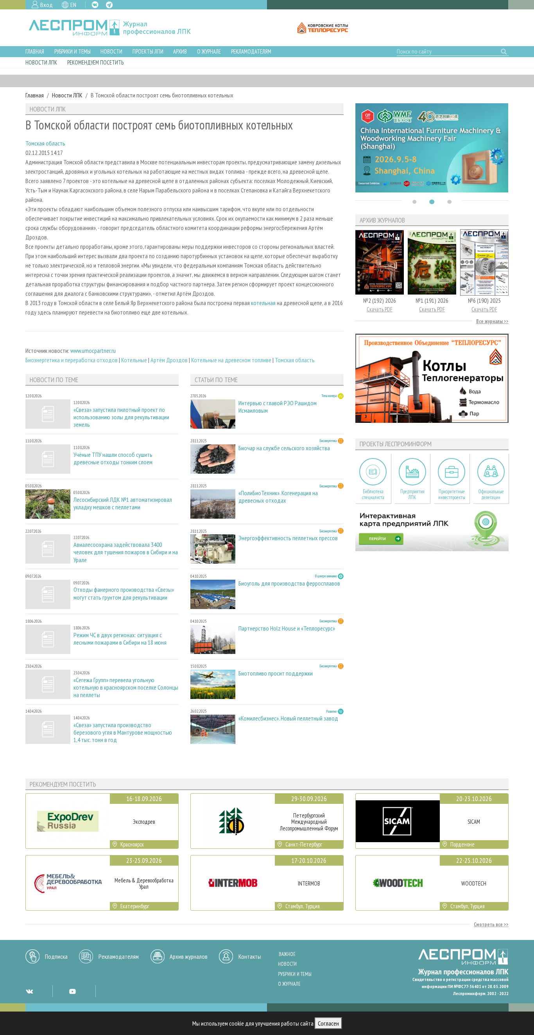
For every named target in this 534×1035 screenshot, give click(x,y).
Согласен (328, 1023)
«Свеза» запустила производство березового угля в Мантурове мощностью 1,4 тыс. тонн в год (122, 732)
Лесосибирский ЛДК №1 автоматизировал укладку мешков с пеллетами (122, 503)
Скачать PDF (379, 309)
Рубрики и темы (72, 51)
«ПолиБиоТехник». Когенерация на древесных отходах (278, 496)
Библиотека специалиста (373, 494)
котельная (263, 303)
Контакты (249, 956)
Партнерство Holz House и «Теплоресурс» (286, 628)
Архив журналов (189, 956)
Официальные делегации (491, 494)
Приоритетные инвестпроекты (451, 494)
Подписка (56, 956)
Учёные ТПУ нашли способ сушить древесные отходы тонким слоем (112, 458)
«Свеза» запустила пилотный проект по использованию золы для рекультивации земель (121, 417)
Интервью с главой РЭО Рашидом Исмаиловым (277, 406)
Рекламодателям (251, 51)
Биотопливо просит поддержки (275, 673)
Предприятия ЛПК (412, 494)
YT (72, 991)
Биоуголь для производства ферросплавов (289, 583)
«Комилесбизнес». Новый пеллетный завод (288, 718)
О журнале (209, 51)
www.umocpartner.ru (93, 350)
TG (109, 5)
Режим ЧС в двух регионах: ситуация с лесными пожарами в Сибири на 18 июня (120, 638)
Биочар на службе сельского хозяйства (284, 448)
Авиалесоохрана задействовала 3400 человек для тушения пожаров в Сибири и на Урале (125, 552)
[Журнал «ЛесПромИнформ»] (115, 27)
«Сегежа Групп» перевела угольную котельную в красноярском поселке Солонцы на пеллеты (125, 687)
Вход (46, 5)
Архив (180, 51)
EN (73, 5)
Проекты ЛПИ (148, 51)
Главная (34, 51)
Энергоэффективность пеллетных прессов (288, 538)
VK (95, 4)
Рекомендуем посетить (95, 62)
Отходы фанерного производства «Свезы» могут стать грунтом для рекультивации (123, 593)
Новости (111, 51)
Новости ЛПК (41, 62)
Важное (287, 954)
